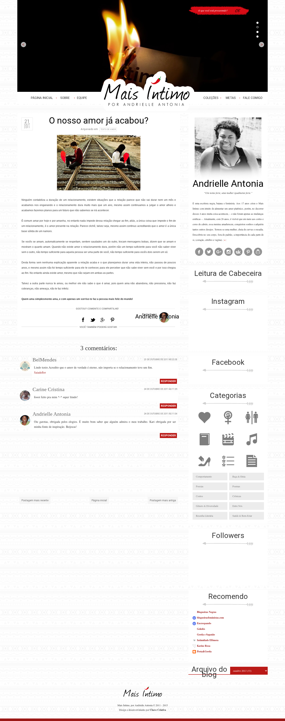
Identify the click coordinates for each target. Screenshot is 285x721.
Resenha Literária (204, 515)
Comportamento (204, 476)
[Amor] (204, 426)
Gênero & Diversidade (207, 506)
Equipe (82, 98)
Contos (199, 496)
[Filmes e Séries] (228, 448)
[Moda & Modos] (204, 470)
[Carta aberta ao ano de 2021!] (142, 46)
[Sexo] (251, 426)
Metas (231, 98)
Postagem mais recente (34, 500)
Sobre (65, 98)
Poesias (199, 486)
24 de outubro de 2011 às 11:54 (160, 414)
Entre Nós (237, 506)
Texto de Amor (108, 129)
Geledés (201, 629)
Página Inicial (42, 98)
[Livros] (204, 448)
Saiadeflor (40, 372)
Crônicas (236, 496)
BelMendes (45, 359)
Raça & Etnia (238, 476)
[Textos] (251, 470)
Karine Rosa (203, 646)
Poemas (236, 486)
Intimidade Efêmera (207, 640)
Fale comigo (252, 98)
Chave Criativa (158, 710)
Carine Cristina (48, 389)
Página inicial (99, 500)
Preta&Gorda (204, 651)
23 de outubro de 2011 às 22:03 (160, 359)
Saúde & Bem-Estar (242, 515)
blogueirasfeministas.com (210, 617)
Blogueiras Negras (206, 612)
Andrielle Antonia (52, 414)
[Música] (251, 448)
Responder (168, 381)
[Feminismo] (228, 426)
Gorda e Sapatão (206, 634)
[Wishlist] (228, 470)
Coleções (210, 98)
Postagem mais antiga (163, 500)
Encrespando (204, 623)
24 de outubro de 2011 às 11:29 (160, 389)
